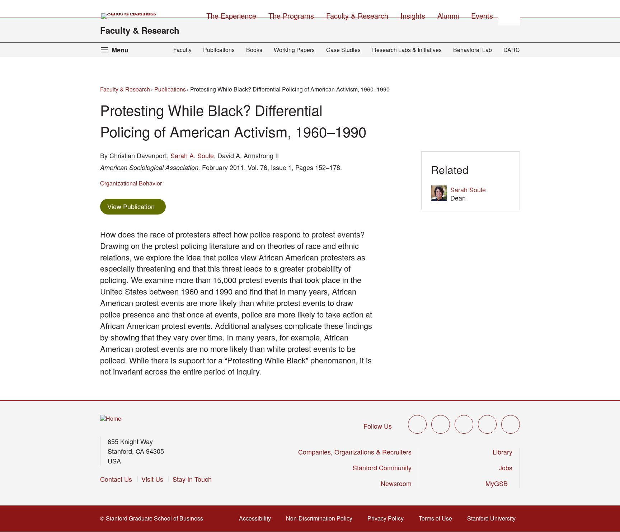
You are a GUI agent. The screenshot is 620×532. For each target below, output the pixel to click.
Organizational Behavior (131, 183)
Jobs (505, 467)
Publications (219, 50)
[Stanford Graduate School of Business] (129, 16)
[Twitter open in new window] (417, 424)
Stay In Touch (192, 479)
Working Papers (294, 50)
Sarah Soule (468, 189)
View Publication (136, 206)
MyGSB (498, 483)
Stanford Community (382, 467)
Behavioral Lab (472, 50)
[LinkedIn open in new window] (510, 424)
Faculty (182, 50)
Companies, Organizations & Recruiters (355, 451)
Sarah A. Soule (192, 155)
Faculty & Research (139, 30)
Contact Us (116, 479)
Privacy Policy (387, 518)
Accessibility (257, 518)
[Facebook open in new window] (440, 424)
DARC (511, 50)
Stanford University (493, 518)
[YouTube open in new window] (487, 424)
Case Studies (343, 50)
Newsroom (396, 483)
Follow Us (377, 425)
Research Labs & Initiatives (407, 50)
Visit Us (152, 479)
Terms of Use (437, 518)
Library (502, 451)
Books (254, 50)
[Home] (110, 419)
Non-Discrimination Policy (321, 518)
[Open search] (509, 14)
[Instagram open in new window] (464, 424)
